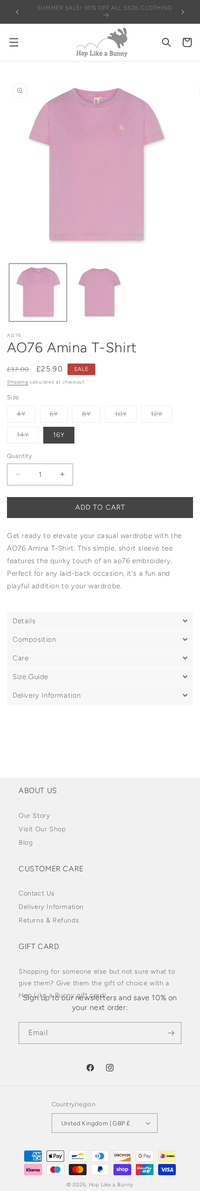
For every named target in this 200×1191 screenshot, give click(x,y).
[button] (14, 42)
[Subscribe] (170, 1033)
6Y (59, 416)
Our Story (34, 816)
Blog (26, 843)
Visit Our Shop (42, 829)
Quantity (19, 455)
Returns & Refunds (49, 920)
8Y (91, 416)
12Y (161, 416)
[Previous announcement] (17, 12)
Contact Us (37, 893)
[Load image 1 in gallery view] (38, 292)
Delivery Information (51, 907)
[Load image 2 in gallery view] (99, 292)
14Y (28, 437)
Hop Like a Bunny (111, 1185)
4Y (26, 416)
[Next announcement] (183, 12)
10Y (126, 416)
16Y (59, 435)
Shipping (17, 382)
